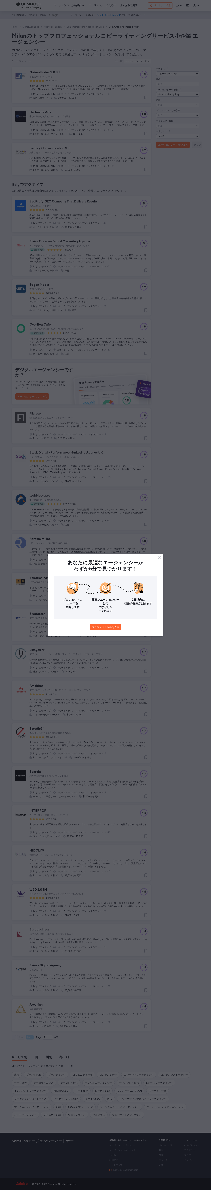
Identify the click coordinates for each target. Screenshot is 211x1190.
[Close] (159, 557)
